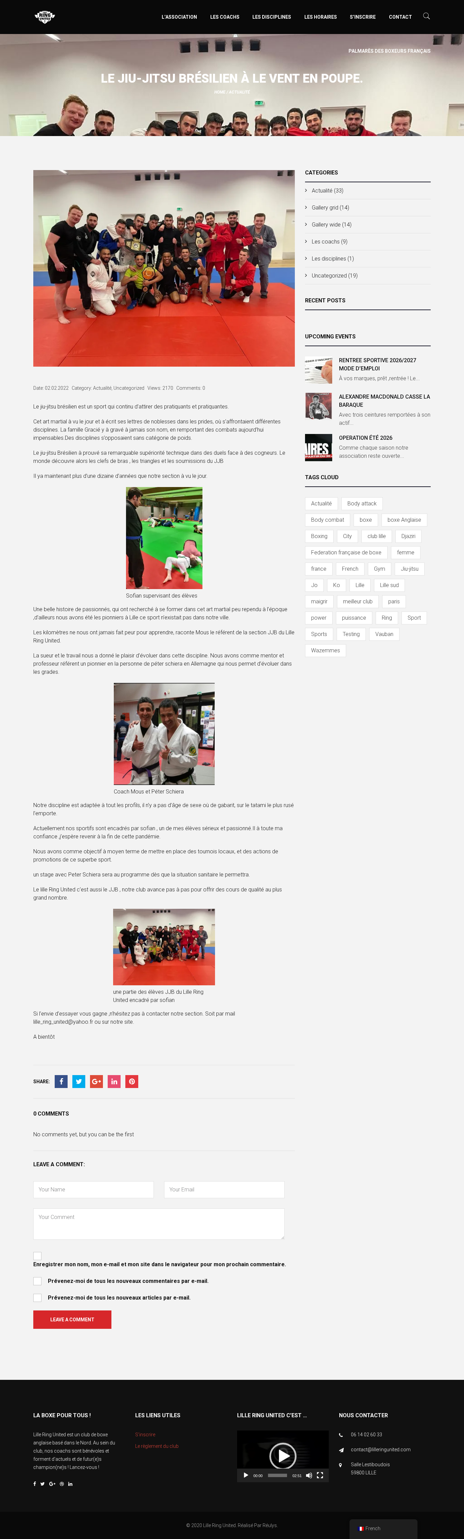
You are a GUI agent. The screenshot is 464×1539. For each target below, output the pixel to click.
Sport (414, 618)
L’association (179, 17)
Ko (336, 585)
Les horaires (320, 17)
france (318, 569)
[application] (283, 1456)
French (350, 569)
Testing (351, 634)
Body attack (362, 503)
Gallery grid (325, 207)
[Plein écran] (320, 1475)
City (347, 536)
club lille (377, 536)
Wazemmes (325, 650)
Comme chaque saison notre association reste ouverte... (373, 452)
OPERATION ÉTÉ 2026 (365, 438)
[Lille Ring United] (72, 17)
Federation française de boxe (346, 552)
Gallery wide (326, 224)
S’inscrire (363, 17)
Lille (360, 585)
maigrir (319, 601)
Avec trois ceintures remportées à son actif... (384, 419)
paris (394, 601)
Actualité (239, 92)
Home (220, 92)
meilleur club (358, 601)
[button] (283, 1456)
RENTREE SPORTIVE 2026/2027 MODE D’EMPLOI (377, 364)
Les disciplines (271, 17)
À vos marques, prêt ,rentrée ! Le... (379, 378)
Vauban (384, 634)
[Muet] (309, 1475)
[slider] (277, 1475)
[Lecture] (246, 1475)
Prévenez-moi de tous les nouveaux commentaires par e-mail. (128, 1281)
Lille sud (389, 585)
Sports (319, 634)
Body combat (327, 520)
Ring (387, 618)
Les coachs (224, 17)
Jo (314, 585)
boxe (366, 520)
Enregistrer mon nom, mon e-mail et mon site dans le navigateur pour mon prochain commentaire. (159, 1264)
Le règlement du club (157, 1446)
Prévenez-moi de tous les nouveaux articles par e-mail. (119, 1297)
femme (405, 552)
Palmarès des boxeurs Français (390, 51)
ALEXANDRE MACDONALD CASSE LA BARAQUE (384, 401)
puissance (354, 618)
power (318, 618)
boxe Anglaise (404, 520)
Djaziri (408, 536)
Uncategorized (329, 275)
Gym (379, 569)
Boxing (319, 536)
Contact (400, 17)
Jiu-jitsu (409, 569)
